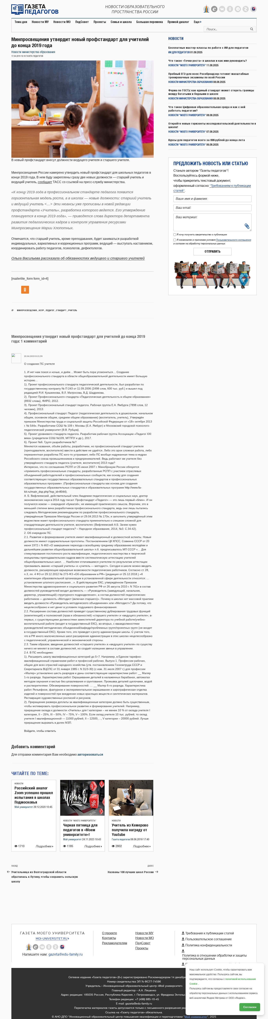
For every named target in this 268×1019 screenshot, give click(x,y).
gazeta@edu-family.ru (65, 954)
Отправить (213, 251)
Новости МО (62, 22)
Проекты (100, 22)
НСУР (41, 310)
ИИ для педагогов (179, 52)
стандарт (61, 310)
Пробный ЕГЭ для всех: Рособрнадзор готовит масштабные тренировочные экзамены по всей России (208, 75)
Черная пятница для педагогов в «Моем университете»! (80, 830)
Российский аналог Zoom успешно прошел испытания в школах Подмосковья (34, 795)
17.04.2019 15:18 (18, 56)
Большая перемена (149, 22)
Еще (197, 22)
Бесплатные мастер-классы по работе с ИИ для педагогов (208, 47)
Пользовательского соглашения (233, 239)
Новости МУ (40, 22)
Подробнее (44, 846)
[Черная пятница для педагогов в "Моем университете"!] (82, 814)
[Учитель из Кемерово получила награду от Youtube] (131, 814)
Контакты (109, 938)
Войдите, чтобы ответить (40, 730)
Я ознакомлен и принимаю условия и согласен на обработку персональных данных (212, 241)
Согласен (249, 1007)
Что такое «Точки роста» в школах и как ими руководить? (207, 60)
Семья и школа (121, 22)
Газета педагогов (121, 839)
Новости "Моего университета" (79, 821)
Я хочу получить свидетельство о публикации (202, 234)
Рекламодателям (114, 943)
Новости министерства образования (33, 52)
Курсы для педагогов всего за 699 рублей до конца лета (206, 140)
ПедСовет (82, 22)
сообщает (45, 182)
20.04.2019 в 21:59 (33, 356)
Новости (19, 784)
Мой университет (24, 807)
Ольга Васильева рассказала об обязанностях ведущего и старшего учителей (78, 258)
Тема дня (21, 22)
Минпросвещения (27, 310)
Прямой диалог (178, 22)
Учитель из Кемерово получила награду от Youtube (130, 830)
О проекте (109, 933)
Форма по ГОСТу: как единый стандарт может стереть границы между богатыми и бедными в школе (211, 92)
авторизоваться (90, 754)
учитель (72, 310)
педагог (50, 310)
